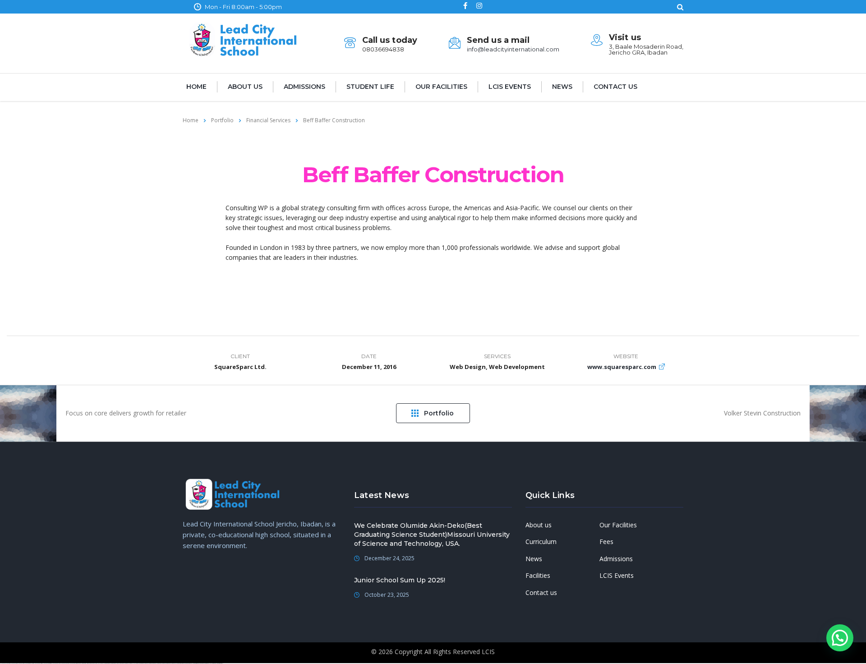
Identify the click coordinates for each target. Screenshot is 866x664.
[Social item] (465, 7)
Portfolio (439, 413)
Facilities (537, 576)
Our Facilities (441, 87)
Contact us (615, 87)
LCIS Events (509, 87)
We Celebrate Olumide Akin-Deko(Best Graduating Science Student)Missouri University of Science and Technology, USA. (432, 534)
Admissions (304, 87)
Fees (606, 542)
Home (196, 87)
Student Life (370, 87)
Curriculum (541, 542)
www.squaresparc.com (621, 367)
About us (245, 87)
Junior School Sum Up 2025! (399, 580)
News (562, 87)
